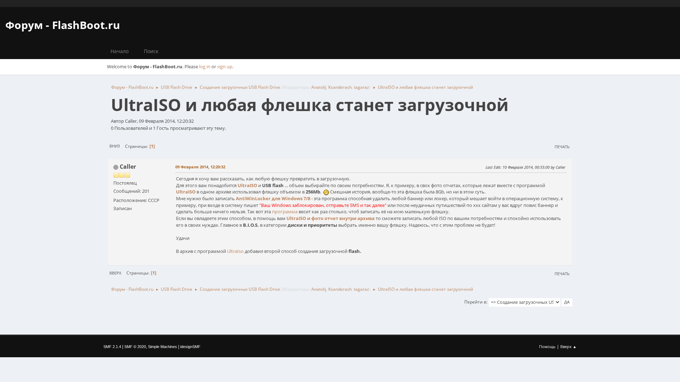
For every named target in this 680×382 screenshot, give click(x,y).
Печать (562, 146)
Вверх (115, 273)
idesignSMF (190, 347)
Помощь (547, 346)
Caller (128, 166)
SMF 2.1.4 (112, 347)
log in (204, 66)
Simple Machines (162, 347)
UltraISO (247, 185)
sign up (224, 66)
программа (285, 211)
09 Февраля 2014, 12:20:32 (200, 166)
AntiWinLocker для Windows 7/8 (273, 198)
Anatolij (318, 87)
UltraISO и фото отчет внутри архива (331, 218)
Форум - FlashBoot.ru (62, 25)
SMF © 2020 (135, 347)
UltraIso (235, 251)
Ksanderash (340, 87)
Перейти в (475, 302)
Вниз (114, 146)
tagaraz (361, 87)
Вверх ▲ (568, 346)
